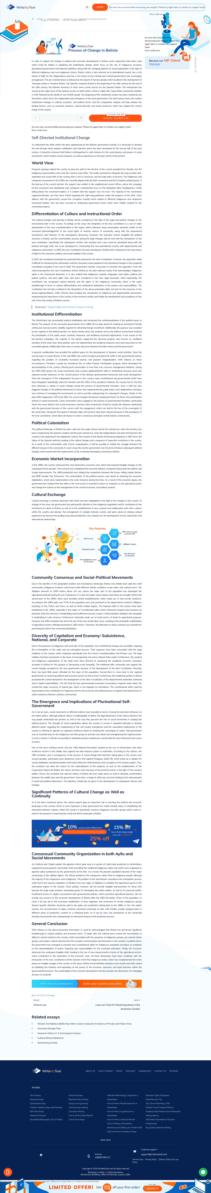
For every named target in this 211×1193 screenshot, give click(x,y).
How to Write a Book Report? (81, 1115)
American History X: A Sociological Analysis (59, 1033)
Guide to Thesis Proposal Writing (159, 1107)
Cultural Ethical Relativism (50, 1038)
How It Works (105, 1071)
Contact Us (160, 1071)
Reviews (174, 1071)
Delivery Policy (165, 1159)
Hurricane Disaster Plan (49, 1028)
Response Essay (37, 1099)
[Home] (46, 1073)
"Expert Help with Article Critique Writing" (70, 306)
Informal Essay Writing (78, 1107)
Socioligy (51, 995)
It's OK (200, 22)
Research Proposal (38, 1115)
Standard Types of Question (157, 1095)
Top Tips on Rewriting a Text (158, 1103)
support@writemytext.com (154, 1154)
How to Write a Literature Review (121, 1119)
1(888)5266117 (102, 1157)
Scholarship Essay (38, 1103)
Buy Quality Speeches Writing (158, 1127)
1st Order (116, 114)
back (37, 1000)
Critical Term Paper (77, 1119)
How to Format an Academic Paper (122, 1131)
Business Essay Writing (78, 1099)
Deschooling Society (47, 1042)
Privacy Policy (151, 1159)
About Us (90, 1071)
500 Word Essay (37, 1111)
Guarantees (145, 1071)
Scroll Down (195, 62)
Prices (119, 1071)
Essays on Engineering (78, 1103)
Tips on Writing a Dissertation (119, 1123)
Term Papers (35, 1095)
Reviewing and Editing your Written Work (124, 1127)
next (136, 1000)
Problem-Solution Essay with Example (46, 1107)
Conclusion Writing (77, 1111)
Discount (130, 1071)
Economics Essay (76, 1095)
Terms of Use (137, 1159)
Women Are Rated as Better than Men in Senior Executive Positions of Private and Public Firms (84, 1023)
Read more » (163, 26)
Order (100, 7)
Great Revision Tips (154, 1099)
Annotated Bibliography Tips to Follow (46, 1119)
